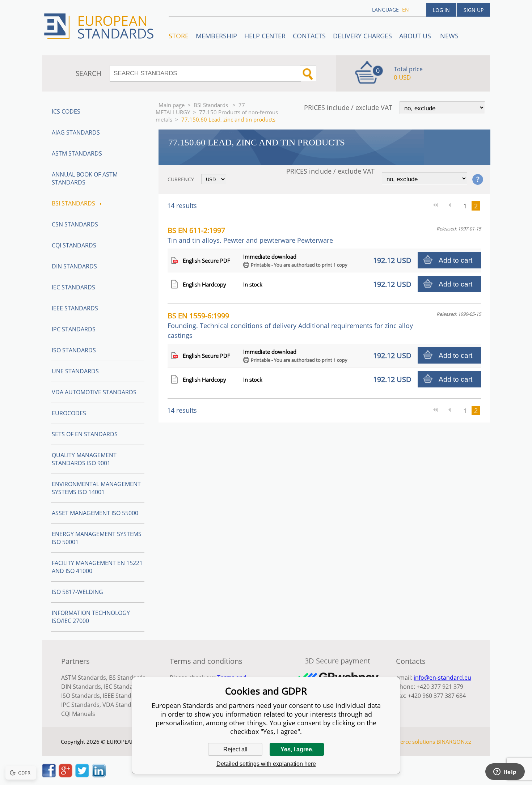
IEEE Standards (75, 308)
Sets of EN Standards (85, 434)
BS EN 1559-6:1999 (290, 325)
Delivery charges (362, 35)
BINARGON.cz (453, 741)
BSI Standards (211, 105)
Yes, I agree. (296, 749)
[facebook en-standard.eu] (49, 775)
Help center (265, 35)
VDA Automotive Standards (94, 392)
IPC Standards (74, 329)
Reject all (235, 749)
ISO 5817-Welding (77, 592)
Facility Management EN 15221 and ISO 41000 (97, 567)
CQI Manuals (78, 714)
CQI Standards (74, 245)
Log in (441, 10)
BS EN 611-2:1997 (250, 235)
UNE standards (75, 371)
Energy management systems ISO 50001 (97, 538)
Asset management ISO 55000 (95, 513)
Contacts (309, 35)
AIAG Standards (76, 132)
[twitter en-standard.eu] (82, 775)
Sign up (474, 10)
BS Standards (127, 678)
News (449, 35)
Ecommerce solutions (408, 741)
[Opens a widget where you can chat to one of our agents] (505, 772)
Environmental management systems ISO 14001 (96, 488)
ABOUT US (416, 35)
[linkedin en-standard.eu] (99, 775)
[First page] (438, 206)
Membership (216, 35)
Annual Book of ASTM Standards (85, 178)
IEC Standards (73, 287)
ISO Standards (74, 350)
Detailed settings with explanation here (266, 764)
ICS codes (66, 111)
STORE (179, 35)
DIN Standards (74, 266)
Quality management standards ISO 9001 (84, 459)
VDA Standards (123, 705)
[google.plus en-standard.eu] (65, 775)
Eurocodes (69, 413)
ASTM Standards (77, 153)
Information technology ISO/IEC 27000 (91, 617)
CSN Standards (75, 224)
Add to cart (455, 260)
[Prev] (452, 206)
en (405, 9)
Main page (172, 105)
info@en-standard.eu (442, 678)
